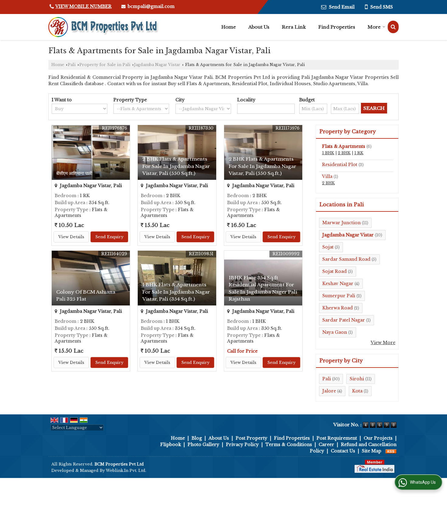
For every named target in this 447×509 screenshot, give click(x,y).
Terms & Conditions (288, 444)
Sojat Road (334, 271)
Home (228, 27)
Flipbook (170, 444)
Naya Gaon (334, 332)
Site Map (371, 451)
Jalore (329, 391)
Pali (72, 64)
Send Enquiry (109, 237)
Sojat (328, 247)
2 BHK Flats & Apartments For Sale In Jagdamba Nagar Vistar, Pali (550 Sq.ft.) (176, 166)
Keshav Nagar (337, 283)
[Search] (393, 27)
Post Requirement (337, 438)
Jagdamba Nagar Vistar (157, 64)
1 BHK (328, 153)
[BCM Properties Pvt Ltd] (103, 27)
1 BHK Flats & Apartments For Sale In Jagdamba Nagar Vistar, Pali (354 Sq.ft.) (176, 292)
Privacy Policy (242, 444)
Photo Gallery (203, 444)
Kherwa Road (337, 308)
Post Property (251, 438)
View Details (71, 237)
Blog (197, 438)
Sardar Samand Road (346, 259)
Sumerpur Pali (338, 295)
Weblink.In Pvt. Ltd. (126, 470)
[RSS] (391, 451)
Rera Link (294, 27)
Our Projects (378, 438)
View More (383, 342)
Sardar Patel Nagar (343, 320)
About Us (258, 27)
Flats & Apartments (343, 146)
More (374, 27)
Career (326, 444)
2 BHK (344, 153)
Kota (357, 391)
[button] (83, 6)
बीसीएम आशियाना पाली (74, 173)
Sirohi (357, 379)
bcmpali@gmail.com (151, 6)
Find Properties (336, 27)
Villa (327, 176)
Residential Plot (339, 164)
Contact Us (343, 451)
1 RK (358, 153)
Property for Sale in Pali (104, 64)
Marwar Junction (341, 222)
